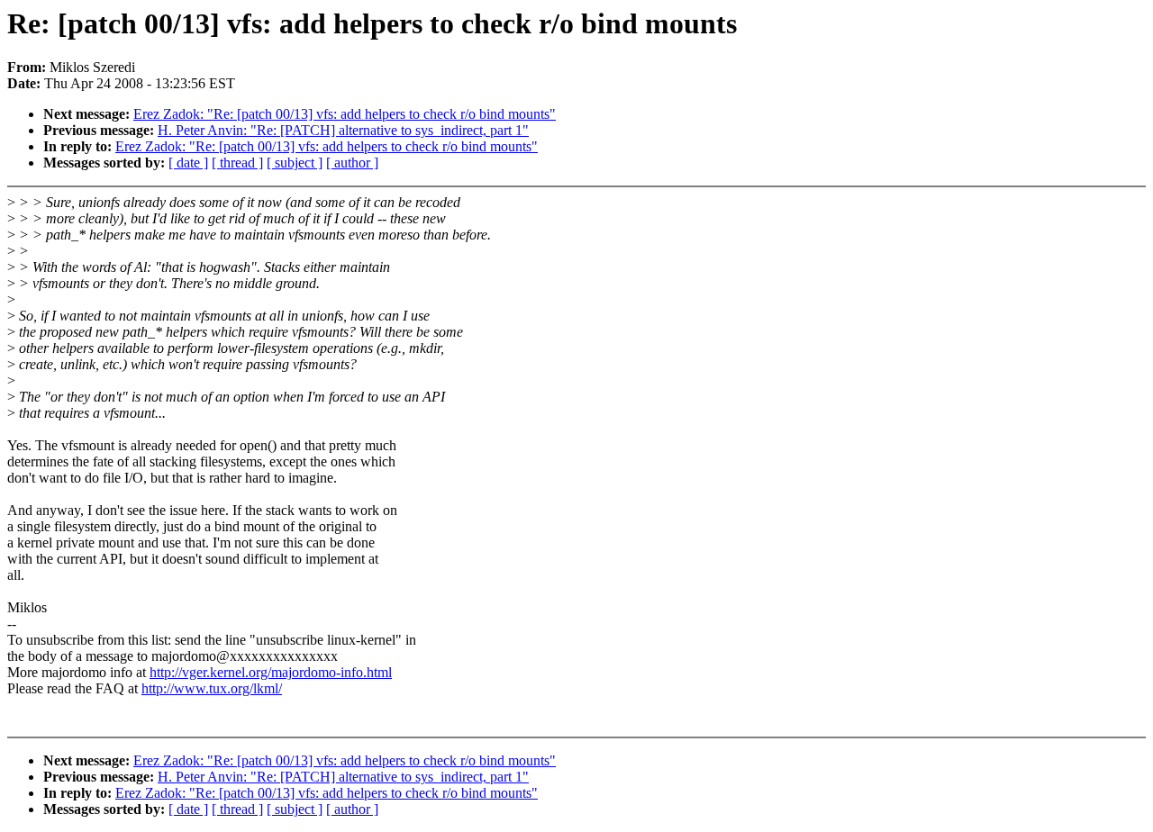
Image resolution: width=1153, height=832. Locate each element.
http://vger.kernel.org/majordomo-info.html (271, 672)
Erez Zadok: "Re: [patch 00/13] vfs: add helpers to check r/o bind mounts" (344, 114)
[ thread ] (237, 162)
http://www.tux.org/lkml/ (211, 688)
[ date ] (188, 162)
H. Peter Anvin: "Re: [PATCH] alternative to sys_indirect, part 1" (343, 130)
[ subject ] (294, 162)
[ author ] (352, 162)
